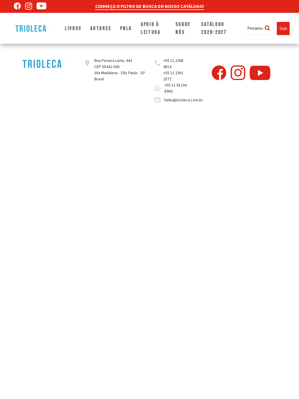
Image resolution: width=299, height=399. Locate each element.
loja (283, 28)
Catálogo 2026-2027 (213, 28)
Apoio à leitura (151, 28)
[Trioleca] (33, 28)
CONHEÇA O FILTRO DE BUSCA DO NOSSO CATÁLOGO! (149, 6)
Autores (100, 28)
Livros (73, 28)
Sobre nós (183, 28)
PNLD (126, 28)
